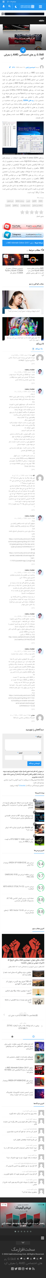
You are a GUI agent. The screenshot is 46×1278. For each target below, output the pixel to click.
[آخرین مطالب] (33, 1036)
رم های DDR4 (28, 100)
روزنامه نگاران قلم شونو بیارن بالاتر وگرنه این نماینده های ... (20, 1123)
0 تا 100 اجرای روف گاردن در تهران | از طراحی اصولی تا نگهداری (18, 982)
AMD (40, 201)
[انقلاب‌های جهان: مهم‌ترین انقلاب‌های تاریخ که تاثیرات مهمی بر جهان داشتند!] (23, 946)
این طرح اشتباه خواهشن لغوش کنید (25, 1139)
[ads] (23, 14)
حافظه (41, 21)
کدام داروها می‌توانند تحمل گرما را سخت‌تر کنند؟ (24, 311)
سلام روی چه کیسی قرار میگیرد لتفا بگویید (23, 1113)
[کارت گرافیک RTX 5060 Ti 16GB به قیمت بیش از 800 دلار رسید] (39, 840)
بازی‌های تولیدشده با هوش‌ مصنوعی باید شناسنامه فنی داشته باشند (20, 1058)
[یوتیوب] (23, 226)
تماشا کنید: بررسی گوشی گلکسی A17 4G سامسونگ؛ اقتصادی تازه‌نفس (20, 899)
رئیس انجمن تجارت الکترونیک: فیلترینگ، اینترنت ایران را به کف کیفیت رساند (19, 1093)
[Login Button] (3, 6)
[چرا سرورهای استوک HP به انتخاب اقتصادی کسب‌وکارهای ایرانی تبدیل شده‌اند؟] (39, 817)
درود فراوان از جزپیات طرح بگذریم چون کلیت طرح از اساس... (20, 1183)
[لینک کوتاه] (10, 67)
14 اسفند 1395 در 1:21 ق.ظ (21, 475)
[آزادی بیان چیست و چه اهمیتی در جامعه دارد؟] (38, 1001)
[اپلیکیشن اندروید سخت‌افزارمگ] (30, 1268)
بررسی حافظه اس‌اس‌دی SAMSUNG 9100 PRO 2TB (19, 875)
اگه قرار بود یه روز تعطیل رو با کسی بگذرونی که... (21, 1166)
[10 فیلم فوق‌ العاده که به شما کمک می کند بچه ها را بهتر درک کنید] (23, 328)
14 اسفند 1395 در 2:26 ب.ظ (24, 372)
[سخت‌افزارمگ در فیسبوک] (19, 1268)
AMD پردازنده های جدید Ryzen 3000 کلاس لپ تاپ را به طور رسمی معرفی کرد (35, 272)
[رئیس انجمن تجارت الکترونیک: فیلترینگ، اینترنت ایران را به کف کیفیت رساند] (39, 1093)
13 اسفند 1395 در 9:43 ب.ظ (24, 518)
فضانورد (8, 205)
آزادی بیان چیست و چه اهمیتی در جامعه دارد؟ (18, 1001)
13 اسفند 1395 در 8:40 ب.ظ (24, 572)
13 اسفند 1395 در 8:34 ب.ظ (24, 616)
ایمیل (20, 753)
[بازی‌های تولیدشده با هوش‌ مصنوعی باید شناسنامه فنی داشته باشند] (39, 1058)
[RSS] (33, 1268)
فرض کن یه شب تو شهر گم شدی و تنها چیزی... (21, 1131)
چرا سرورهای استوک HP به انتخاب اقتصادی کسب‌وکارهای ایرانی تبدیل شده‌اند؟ (19, 817)
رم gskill (15, 205)
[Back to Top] (23, 1243)
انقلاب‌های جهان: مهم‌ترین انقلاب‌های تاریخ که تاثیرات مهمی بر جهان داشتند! (26, 961)
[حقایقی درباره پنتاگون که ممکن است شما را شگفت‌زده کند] (38, 973)
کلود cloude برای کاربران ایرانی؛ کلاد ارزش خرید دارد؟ (19, 828)
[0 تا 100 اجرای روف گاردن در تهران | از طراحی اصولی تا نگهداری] (38, 982)
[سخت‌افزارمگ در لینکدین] (12, 1268)
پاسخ (33, 363)
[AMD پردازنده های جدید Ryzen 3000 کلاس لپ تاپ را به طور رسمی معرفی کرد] (33, 259)
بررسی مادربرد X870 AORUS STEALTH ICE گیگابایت (18, 887)
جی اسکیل (10, 201)
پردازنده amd (20, 201)
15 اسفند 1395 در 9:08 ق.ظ (20, 355)
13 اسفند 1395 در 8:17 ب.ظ (24, 651)
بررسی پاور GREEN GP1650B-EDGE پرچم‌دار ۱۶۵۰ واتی (18, 864)
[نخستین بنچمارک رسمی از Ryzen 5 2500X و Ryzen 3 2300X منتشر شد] (12, 259)
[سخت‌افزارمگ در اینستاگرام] (23, 1268)
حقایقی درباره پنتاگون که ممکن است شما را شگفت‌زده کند (17, 973)
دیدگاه (36, 349)
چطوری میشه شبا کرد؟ (29, 1192)
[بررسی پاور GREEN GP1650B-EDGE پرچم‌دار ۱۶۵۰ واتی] (39, 1082)
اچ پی (28, 201)
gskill (34, 201)
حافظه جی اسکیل (37, 205)
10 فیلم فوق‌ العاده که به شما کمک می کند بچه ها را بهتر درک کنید (23, 339)
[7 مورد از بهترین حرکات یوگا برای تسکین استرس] (38, 992)
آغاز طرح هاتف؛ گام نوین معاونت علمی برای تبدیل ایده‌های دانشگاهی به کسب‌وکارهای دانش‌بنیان (18, 1046)
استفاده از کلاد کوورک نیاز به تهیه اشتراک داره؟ (22, 1157)
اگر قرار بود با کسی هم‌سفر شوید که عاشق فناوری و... (20, 1174)
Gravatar (22, 785)
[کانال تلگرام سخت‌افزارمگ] (26, 1268)
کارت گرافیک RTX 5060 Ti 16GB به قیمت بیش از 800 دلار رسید (19, 840)
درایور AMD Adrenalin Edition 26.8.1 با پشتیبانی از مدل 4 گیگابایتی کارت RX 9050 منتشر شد (19, 244)
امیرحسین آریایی (30, 67)
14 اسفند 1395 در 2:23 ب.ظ (24, 391)
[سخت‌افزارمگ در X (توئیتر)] (16, 1268)
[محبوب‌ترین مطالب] (12, 1036)
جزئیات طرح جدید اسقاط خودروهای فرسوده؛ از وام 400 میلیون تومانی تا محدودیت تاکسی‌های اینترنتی (17, 805)
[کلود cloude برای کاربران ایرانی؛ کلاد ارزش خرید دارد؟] (39, 829)
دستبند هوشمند (25, 205)
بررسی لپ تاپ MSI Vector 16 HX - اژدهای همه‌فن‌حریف (19, 911)
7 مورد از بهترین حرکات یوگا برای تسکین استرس (18, 992)
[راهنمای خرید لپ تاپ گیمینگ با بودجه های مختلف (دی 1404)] (23, 1215)
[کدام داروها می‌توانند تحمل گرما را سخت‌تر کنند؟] (23, 302)
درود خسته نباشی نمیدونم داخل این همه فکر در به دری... (20, 1149)
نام (39, 753)
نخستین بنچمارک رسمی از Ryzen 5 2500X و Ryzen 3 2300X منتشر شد (14, 270)
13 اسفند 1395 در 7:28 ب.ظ (19, 715)
